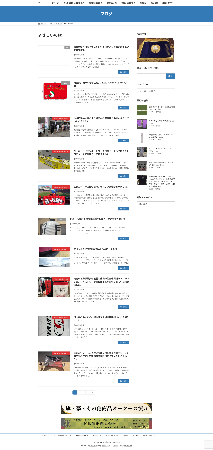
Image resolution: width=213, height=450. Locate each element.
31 (88, 393)
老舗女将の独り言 (82, 436)
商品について (147, 436)
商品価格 (136, 436)
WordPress (93, 446)
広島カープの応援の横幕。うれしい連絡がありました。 (101, 186)
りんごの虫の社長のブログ (63, 436)
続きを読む (123, 72)
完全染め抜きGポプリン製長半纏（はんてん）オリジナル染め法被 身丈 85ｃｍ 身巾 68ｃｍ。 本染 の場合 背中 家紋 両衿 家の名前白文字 (163, 181)
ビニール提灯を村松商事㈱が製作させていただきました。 (99, 219)
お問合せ (125, 436)
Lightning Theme (105, 446)
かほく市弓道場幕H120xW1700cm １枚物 (95, 248)
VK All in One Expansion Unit (122, 446)
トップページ (44, 436)
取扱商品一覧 (97, 436)
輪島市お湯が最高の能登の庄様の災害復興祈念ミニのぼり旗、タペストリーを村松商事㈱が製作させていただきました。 (101, 281)
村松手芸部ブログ (112, 436)
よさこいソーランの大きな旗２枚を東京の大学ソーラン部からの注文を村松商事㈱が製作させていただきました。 (101, 355)
